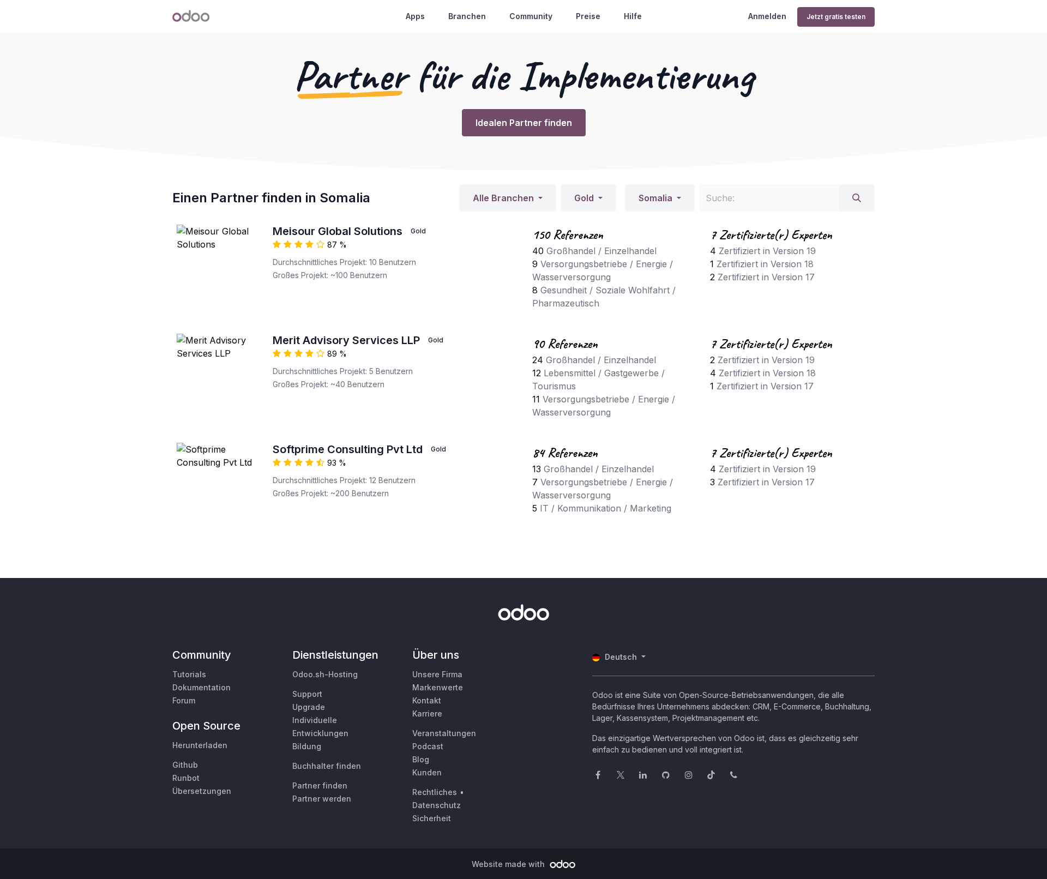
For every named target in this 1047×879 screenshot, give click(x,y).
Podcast (427, 746)
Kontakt (426, 700)
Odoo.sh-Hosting (325, 674)
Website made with (509, 864)
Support (307, 694)
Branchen (467, 16)
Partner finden (319, 785)
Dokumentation (201, 687)
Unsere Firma (437, 674)
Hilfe (633, 16)
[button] (507, 198)
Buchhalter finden (326, 765)
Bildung (306, 746)
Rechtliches (434, 792)
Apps (415, 16)
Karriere (427, 713)
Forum (183, 700)
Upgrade (308, 707)
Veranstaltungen (444, 733)
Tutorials (189, 674)
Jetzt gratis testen (836, 17)
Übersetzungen (201, 791)
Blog (420, 759)
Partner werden (321, 798)
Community (530, 16)
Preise (588, 16)
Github (185, 764)
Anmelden (767, 16)
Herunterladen (199, 745)
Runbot (186, 777)
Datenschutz (436, 805)
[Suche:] (857, 198)
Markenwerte (437, 687)
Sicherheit (431, 818)
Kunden (427, 772)
